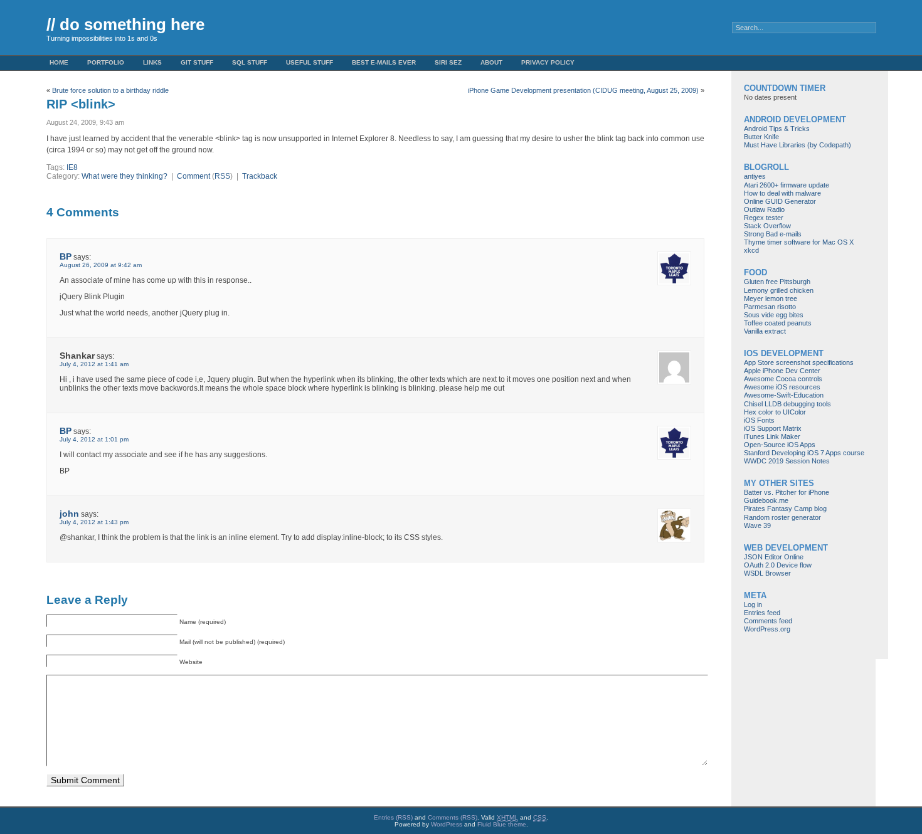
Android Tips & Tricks (777, 128)
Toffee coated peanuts (778, 323)
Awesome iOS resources (782, 387)
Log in (753, 604)
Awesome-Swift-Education (784, 395)
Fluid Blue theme (501, 824)
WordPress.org (767, 629)
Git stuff (197, 62)
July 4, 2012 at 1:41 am (94, 364)
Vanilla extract (765, 331)
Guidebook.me (766, 500)
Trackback (259, 176)
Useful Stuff (309, 62)
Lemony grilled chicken (778, 290)
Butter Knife (761, 136)
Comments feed (768, 621)
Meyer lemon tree (770, 298)
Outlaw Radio (764, 209)
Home (59, 62)
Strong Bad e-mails (773, 234)
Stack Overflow (767, 226)
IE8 (72, 167)
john (69, 514)
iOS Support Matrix (773, 428)
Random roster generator (782, 517)
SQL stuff (249, 62)
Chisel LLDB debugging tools (787, 404)
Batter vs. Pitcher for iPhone (786, 492)
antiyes (755, 176)
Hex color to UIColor (775, 412)
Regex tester (763, 217)
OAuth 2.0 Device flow (778, 565)
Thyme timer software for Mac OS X (799, 242)
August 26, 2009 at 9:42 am (101, 264)
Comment (193, 176)
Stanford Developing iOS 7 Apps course (804, 453)
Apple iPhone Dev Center (782, 370)
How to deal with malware (782, 193)
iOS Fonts (759, 420)
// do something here (125, 24)
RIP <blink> (80, 104)
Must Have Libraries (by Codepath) (797, 145)
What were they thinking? (124, 176)
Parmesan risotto (770, 306)
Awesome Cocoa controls (783, 379)
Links (152, 62)
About (491, 62)
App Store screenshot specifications (799, 362)
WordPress (446, 824)
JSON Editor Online (773, 557)
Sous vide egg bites (773, 315)
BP (66, 256)
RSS (222, 176)
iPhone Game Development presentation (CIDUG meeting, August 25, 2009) (583, 90)
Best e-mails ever (384, 62)
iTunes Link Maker (772, 436)
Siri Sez (448, 62)
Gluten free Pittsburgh (777, 281)
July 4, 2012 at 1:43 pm (94, 522)
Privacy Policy (548, 62)
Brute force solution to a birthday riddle (110, 90)
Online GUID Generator (780, 201)
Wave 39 (757, 525)
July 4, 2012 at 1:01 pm (94, 439)
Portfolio (105, 62)
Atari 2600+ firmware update (786, 185)
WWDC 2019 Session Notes (787, 461)
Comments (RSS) (452, 817)
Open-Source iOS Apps (779, 444)
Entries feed (762, 612)
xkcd (751, 250)
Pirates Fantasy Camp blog (785, 508)
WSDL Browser (767, 573)
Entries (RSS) (393, 817)
